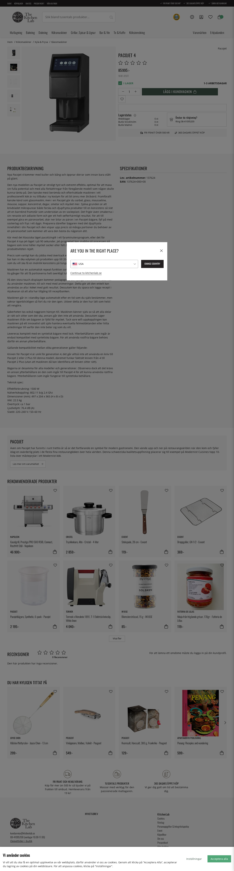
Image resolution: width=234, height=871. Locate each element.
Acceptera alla (219, 859)
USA (81, 264)
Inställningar (194, 859)
